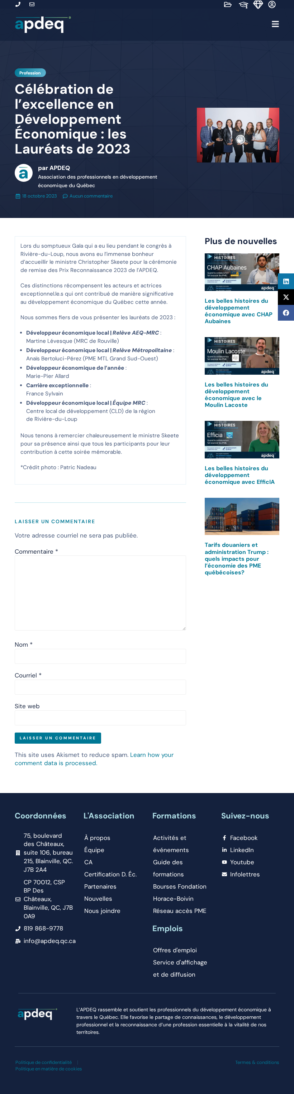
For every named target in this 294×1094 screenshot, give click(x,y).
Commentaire (36, 552)
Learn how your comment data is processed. (94, 759)
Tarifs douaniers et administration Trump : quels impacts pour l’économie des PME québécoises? (237, 558)
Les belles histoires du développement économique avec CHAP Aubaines (238, 311)
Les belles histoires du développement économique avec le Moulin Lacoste (236, 395)
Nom (24, 645)
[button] (177, 25)
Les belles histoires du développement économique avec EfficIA (240, 475)
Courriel (28, 675)
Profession (30, 73)
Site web (27, 706)
